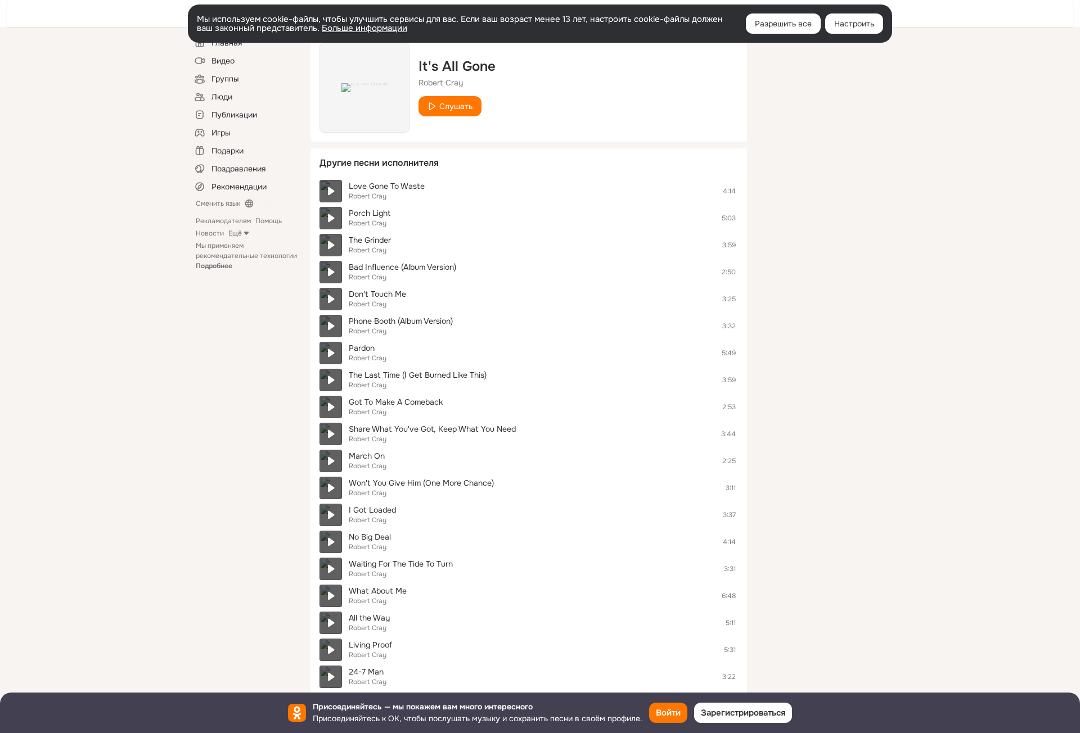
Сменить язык (218, 203)
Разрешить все (783, 24)
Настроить (854, 24)
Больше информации (364, 28)
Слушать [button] (455, 106)
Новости (210, 233)
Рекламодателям (223, 220)
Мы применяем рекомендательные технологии (246, 255)
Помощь (268, 220)
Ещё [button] (235, 233)
